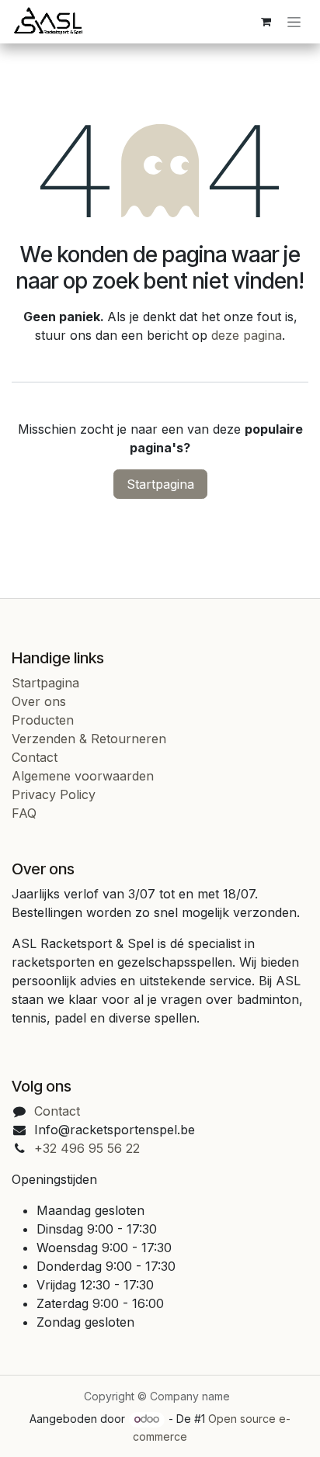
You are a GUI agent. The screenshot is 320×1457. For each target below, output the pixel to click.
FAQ (24, 813)
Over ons (39, 701)
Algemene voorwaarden (83, 776)
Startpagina (160, 484)
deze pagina (246, 335)
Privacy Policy (54, 794)
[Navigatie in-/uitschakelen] (294, 22)
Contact (34, 757)
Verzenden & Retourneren (89, 738)
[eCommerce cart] (266, 22)
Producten (43, 720)
